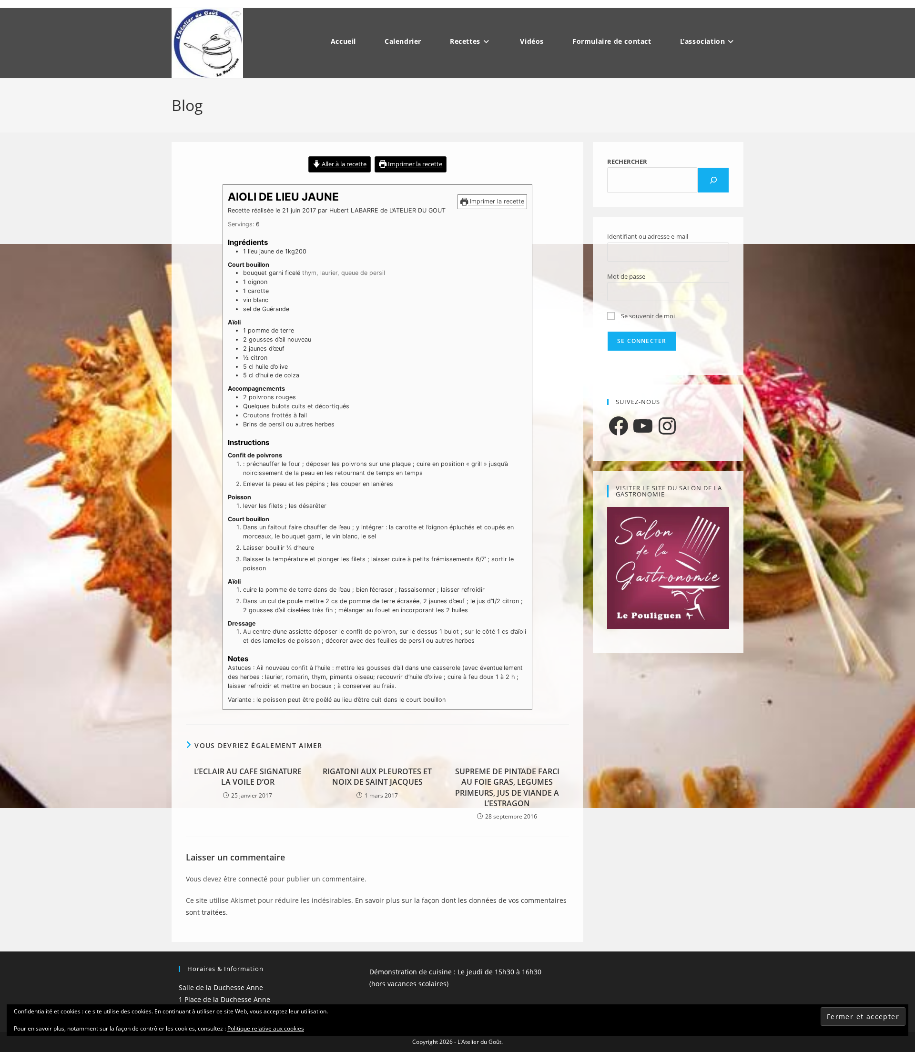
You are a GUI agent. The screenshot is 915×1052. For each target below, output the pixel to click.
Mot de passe (626, 276)
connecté (252, 878)
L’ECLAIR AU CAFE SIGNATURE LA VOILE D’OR (248, 776)
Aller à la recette (343, 164)
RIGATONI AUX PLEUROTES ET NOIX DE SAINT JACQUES (377, 776)
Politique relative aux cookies (265, 1028)
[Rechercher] (713, 180)
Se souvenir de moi (647, 316)
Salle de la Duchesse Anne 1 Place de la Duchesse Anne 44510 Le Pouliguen (224, 999)
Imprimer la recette (414, 164)
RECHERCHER (627, 161)
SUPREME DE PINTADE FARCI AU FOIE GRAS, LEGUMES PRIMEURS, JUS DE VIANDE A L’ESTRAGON (507, 787)
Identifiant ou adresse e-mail (647, 236)
